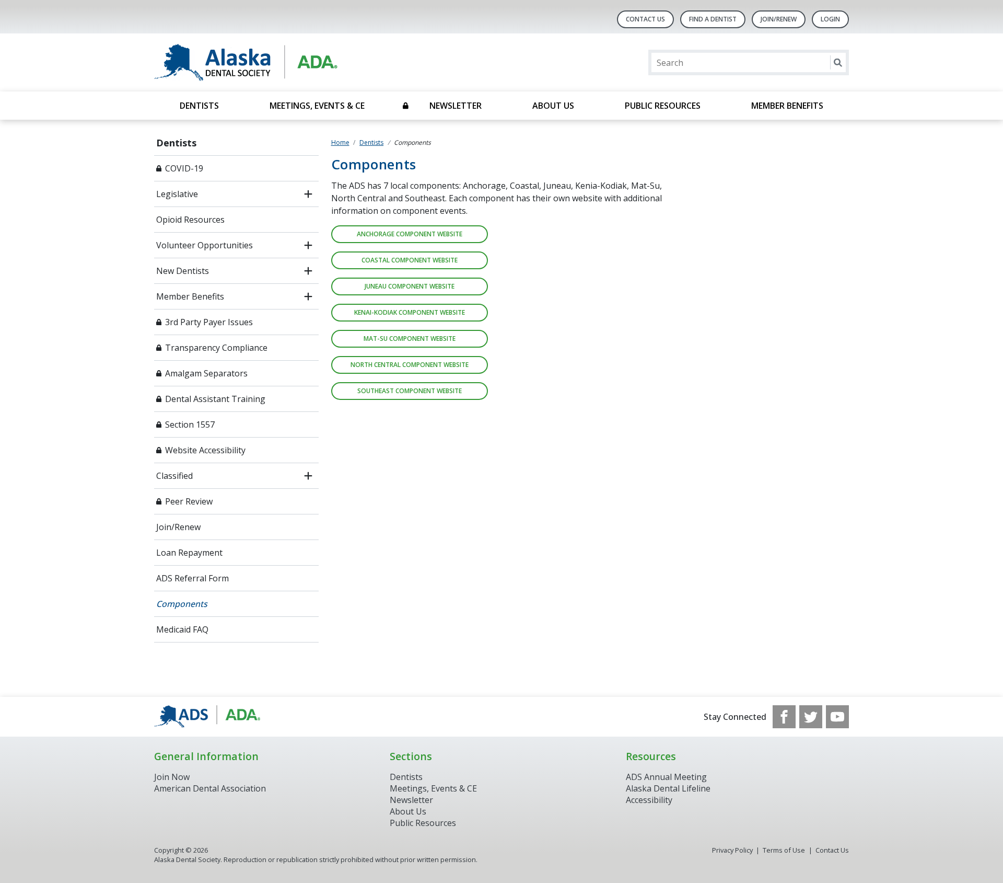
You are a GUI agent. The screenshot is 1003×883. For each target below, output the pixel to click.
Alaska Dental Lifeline (668, 788)
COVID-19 (184, 168)
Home (340, 142)
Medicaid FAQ (182, 629)
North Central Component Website (410, 364)
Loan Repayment (189, 552)
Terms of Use (784, 850)
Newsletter (455, 105)
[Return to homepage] (289, 62)
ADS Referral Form (192, 578)
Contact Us (645, 19)
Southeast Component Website (409, 390)
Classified (174, 475)
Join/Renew (779, 19)
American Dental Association (210, 788)
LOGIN (830, 19)
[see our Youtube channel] (837, 716)
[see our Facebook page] (784, 716)
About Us (553, 105)
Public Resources (663, 105)
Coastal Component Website (409, 260)
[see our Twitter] (810, 716)
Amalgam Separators (206, 373)
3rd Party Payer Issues (209, 322)
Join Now (172, 777)
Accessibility (649, 800)
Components (181, 604)
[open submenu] (308, 194)
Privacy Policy (732, 850)
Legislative (177, 194)
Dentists (199, 105)
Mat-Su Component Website (410, 338)
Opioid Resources (190, 219)
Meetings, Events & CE (317, 105)
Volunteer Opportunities (204, 245)
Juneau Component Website (409, 286)
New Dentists (182, 271)
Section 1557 (190, 424)
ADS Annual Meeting (666, 777)
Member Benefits (787, 105)
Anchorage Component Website (409, 234)
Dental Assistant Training (215, 399)
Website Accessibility (205, 450)
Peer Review (189, 501)
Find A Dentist (713, 19)
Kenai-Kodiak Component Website (409, 312)
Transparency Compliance (216, 347)
